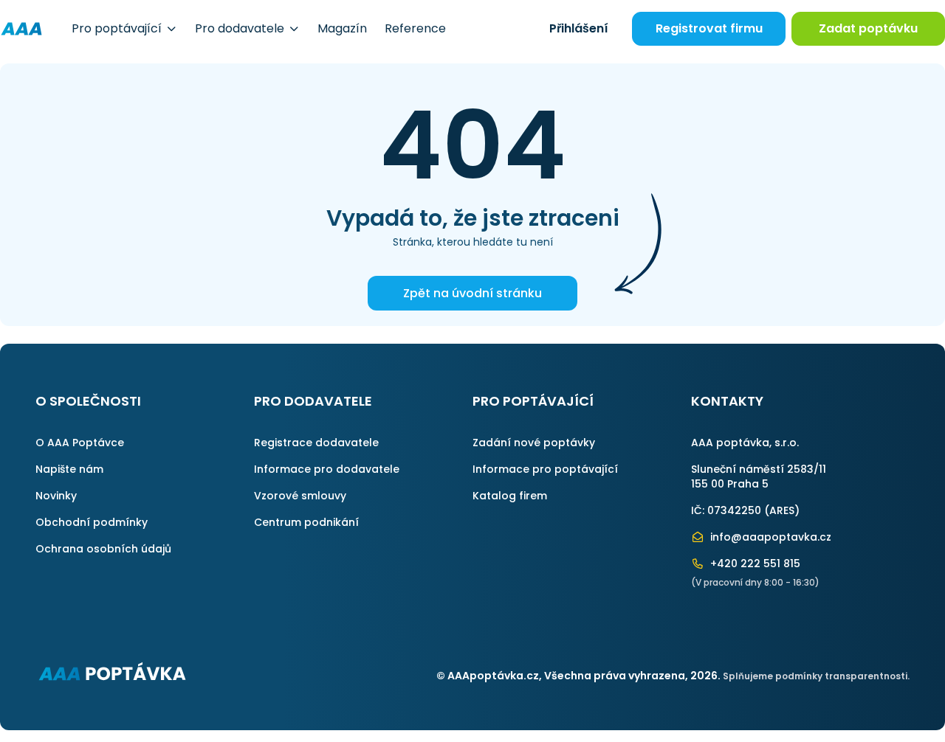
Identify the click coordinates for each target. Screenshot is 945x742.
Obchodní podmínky (91, 522)
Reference (415, 28)
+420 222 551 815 (753, 563)
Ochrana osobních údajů (103, 548)
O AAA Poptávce (79, 442)
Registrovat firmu (709, 28)
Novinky (56, 495)
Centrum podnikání (306, 522)
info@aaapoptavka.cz (769, 537)
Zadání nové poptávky (533, 442)
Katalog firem (509, 495)
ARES (781, 510)
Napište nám (69, 469)
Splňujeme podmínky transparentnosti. (816, 676)
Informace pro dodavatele (326, 469)
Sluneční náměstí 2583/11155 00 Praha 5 (758, 476)
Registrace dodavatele (316, 442)
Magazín (342, 28)
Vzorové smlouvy (300, 495)
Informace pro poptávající (545, 469)
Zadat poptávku (868, 28)
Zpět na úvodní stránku (472, 293)
